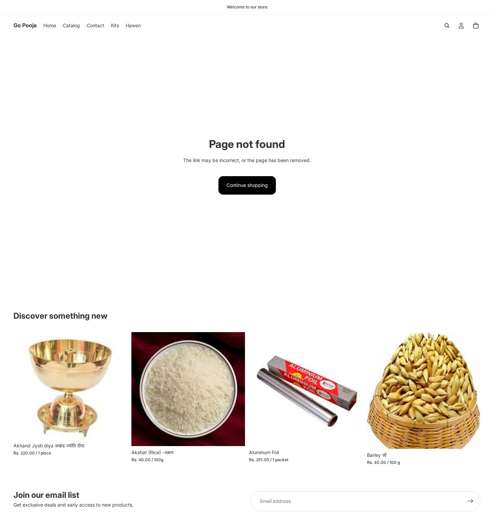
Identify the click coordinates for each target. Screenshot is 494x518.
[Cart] (475, 25)
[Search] (447, 25)
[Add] (117, 429)
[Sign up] (470, 501)
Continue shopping (247, 185)
